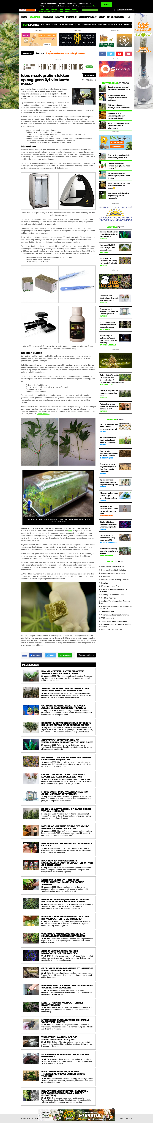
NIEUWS (59, 16)
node (70, 531)
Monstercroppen (43, 414)
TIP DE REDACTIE (115, 16)
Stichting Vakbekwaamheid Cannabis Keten (114, 602)
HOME (24, 16)
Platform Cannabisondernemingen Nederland (113, 590)
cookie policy (91, 6)
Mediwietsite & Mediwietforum (113, 567)
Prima (107, 4)
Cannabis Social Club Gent (111, 630)
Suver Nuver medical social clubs (114, 621)
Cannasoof (105, 576)
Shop (101, 16)
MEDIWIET (48, 16)
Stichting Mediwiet (108, 598)
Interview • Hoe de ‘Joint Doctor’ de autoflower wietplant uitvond (71, 54)
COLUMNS (71, 16)
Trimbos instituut (107, 612)
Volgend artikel (86, 655)
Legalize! (104, 583)
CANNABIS (35, 16)
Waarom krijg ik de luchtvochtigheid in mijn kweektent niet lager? (99, 25)
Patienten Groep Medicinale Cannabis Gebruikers (115, 626)
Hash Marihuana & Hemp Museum (115, 580)
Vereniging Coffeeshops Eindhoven (115, 615)
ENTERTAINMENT (87, 16)
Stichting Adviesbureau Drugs (112, 595)
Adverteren (25, 1118)
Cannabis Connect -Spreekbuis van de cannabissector (115, 607)
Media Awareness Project (111, 586)
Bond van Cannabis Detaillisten (113, 570)
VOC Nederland (107, 618)
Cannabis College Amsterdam (113, 573)
